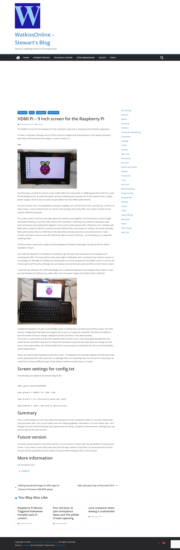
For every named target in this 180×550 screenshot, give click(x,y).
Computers (22, 113)
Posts (113, 57)
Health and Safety (129, 167)
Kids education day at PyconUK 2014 (96, 485)
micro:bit (125, 184)
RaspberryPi (41, 113)
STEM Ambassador (85, 57)
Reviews (124, 202)
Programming (127, 193)
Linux (32, 113)
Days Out (125, 154)
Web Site (125, 232)
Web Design (126, 228)
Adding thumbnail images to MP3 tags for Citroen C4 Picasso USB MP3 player (39, 487)
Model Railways (128, 189)
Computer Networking (131, 132)
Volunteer (125, 219)
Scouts (102, 57)
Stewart (40, 124)
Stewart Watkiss (41, 57)
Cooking (124, 141)
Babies (124, 119)
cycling (124, 149)
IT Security (125, 175)
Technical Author (63, 57)
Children (125, 128)
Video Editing (53, 113)
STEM (123, 210)
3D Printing (126, 110)
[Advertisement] (90, 80)
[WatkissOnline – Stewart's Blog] (18, 57)
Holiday (124, 171)
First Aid (124, 162)
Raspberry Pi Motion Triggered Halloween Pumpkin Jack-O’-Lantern (30, 513)
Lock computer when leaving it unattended (101, 509)
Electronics (126, 158)
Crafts (124, 145)
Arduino (124, 115)
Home (26, 57)
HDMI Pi (25, 471)
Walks (123, 223)
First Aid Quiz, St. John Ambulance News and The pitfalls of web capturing (66, 513)
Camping (125, 123)
